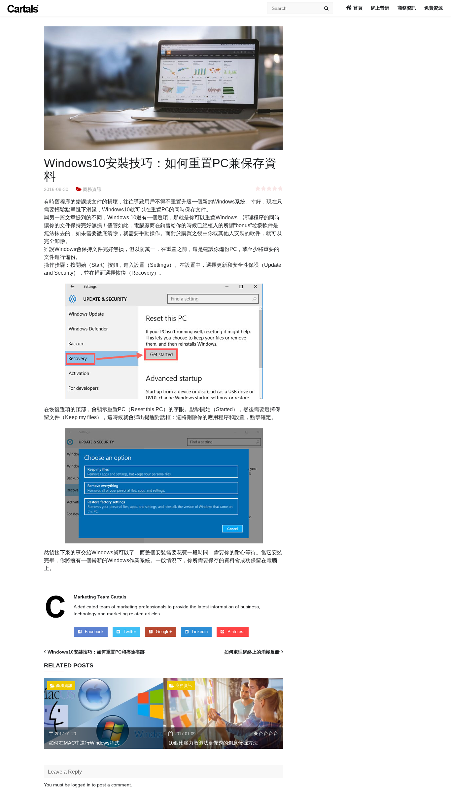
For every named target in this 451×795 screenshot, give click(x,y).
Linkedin (200, 631)
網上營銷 (380, 8)
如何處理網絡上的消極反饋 (252, 652)
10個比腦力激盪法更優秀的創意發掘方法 (213, 743)
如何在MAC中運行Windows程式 (84, 743)
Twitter (129, 631)
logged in (80, 784)
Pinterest (236, 631)
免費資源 (433, 8)
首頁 (358, 8)
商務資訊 (407, 8)
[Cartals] (23, 8)
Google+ (164, 631)
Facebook (94, 631)
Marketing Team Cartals (100, 596)
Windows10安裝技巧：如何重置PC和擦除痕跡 (96, 652)
